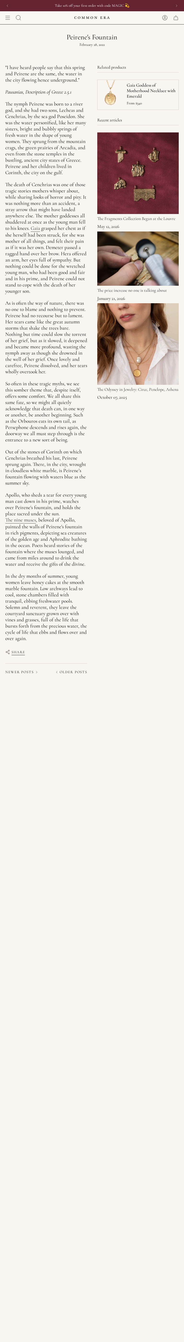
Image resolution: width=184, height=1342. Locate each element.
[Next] (176, 6)
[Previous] (7, 6)
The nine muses (20, 520)
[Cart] (175, 17)
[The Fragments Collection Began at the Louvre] (138, 173)
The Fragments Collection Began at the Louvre (136, 218)
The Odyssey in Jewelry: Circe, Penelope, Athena (137, 389)
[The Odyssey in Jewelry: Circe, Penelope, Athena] (138, 344)
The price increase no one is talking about (132, 290)
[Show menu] (7, 17)
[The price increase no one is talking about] (138, 259)
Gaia (35, 228)
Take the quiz (112, 5)
